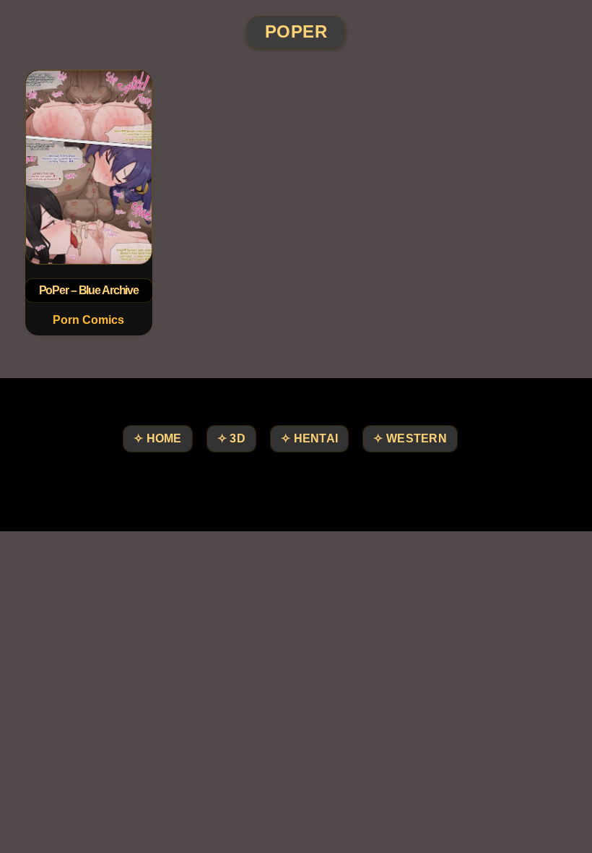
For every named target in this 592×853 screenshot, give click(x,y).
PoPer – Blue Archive (88, 290)
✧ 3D (231, 438)
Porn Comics (88, 320)
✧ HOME (158, 438)
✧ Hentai (309, 438)
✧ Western (410, 438)
